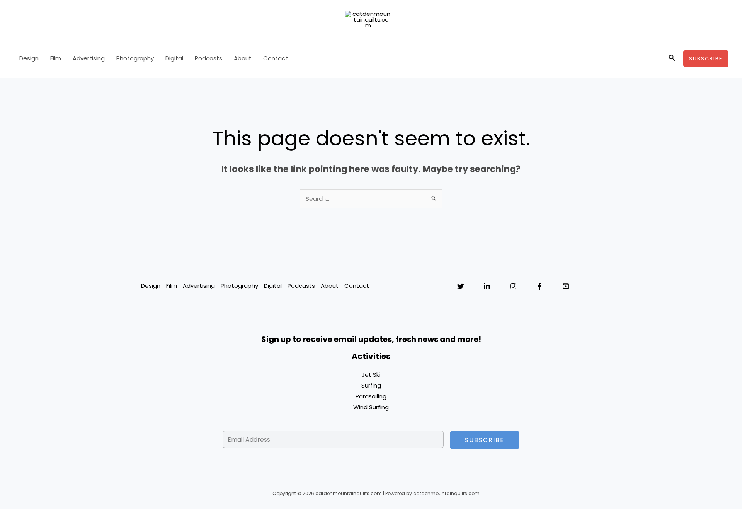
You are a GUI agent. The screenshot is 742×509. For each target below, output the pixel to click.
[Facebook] (539, 286)
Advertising (89, 58)
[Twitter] (460, 286)
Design (29, 58)
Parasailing (371, 396)
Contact (275, 58)
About (243, 58)
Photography (135, 58)
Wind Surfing (371, 407)
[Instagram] (513, 286)
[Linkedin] (486, 286)
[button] (672, 58)
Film (55, 58)
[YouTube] (565, 286)
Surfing (371, 385)
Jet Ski (371, 375)
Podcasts (208, 58)
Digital (174, 58)
